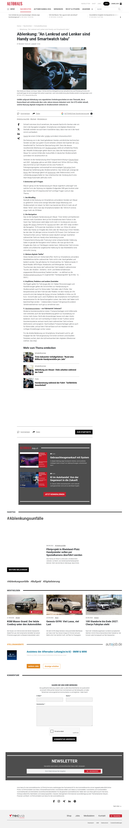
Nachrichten (25, 9)
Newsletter (85, 3)
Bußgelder (35, 162)
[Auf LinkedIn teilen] (18, 134)
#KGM (18, 618)
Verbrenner (51, 172)
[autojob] (114, 644)
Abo (106, 3)
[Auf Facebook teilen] (18, 124)
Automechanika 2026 (42, 9)
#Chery (96, 618)
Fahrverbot (67, 167)
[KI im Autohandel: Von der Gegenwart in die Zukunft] (33, 479)
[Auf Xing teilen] (18, 138)
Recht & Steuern (73, 9)
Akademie (86, 9)
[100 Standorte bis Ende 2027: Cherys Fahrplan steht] (104, 605)
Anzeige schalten (52, 666)
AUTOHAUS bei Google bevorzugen (76, 114)
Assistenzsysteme (32, 309)
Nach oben (116, 806)
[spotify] (75, 801)
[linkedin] (69, 801)
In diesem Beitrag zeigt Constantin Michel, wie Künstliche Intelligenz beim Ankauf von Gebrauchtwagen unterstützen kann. (68, 463)
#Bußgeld (35, 581)
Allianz (34, 225)
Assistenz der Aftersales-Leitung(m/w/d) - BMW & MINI (57, 651)
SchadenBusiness (40, 26)
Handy (25, 136)
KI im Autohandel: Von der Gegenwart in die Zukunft (64, 479)
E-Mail (39, 696)
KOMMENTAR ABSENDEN (64, 739)
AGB (97, 823)
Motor (25, 172)
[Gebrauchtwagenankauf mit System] (33, 460)
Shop (94, 3)
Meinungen (58, 9)
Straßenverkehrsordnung (32, 275)
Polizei (47, 294)
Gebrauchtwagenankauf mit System (69, 457)
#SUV (56, 618)
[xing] (64, 801)
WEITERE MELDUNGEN (18, 570)
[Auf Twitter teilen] (19, 129)
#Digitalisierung (51, 581)
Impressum (91, 823)
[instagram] (59, 801)
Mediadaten (89, 816)
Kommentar (40, 704)
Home (19, 26)
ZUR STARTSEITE (84, 432)
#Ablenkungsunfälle (25, 518)
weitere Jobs (33, 666)
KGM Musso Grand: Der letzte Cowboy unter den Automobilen (24, 623)
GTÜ (77, 143)
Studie (25, 225)
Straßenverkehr (51, 148)
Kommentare (25, 114)
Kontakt (102, 816)
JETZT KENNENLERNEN (54, 494)
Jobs (99, 3)
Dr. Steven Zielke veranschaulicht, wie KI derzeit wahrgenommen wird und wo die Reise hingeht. (65, 485)
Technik (50, 225)
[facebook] (54, 801)
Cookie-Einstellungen (116, 823)
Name (68, 696)
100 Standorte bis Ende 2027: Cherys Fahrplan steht (102, 623)
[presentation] (120, 17)
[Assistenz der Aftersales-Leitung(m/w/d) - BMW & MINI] (12, 655)
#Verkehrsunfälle (60, 545)
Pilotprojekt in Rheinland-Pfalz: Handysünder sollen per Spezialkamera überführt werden (64, 552)
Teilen (38, 114)
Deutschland (73, 160)
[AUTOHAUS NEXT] (29, 448)
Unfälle (47, 136)
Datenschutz (104, 823)
